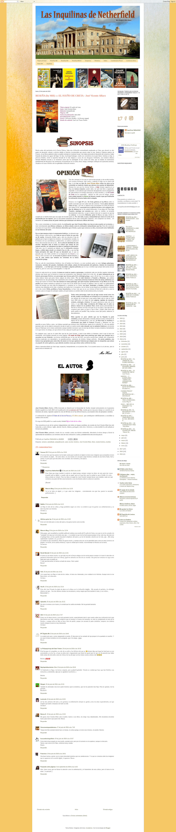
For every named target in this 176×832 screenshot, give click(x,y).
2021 (121, 331)
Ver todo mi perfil (130, 133)
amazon (44, 442)
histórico (76, 442)
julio (122, 354)
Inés (41, 571)
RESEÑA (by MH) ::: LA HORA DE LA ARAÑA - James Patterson (133, 295)
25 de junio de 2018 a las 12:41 (59, 553)
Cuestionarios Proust (117, 60)
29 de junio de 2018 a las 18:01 (56, 753)
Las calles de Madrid (125, 510)
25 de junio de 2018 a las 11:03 (71, 470)
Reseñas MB (53, 60)
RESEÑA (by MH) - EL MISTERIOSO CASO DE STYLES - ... (128, 411)
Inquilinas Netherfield (52, 470)
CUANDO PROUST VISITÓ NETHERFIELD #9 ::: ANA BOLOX (128, 393)
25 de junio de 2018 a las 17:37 (53, 615)
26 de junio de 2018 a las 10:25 (56, 699)
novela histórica (100, 442)
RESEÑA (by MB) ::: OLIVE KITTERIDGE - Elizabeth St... (128, 387)
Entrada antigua (107, 809)
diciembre (124, 341)
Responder (43, 463)
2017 (121, 449)
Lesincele (43, 699)
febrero (123, 443)
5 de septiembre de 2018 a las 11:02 (67, 767)
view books (137, 157)
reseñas (108, 442)
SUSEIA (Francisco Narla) (127, 470)
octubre (123, 346)
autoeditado (50, 442)
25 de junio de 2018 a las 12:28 (61, 519)
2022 (121, 329)
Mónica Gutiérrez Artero (127, 504)
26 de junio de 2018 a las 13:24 (56, 714)
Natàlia (42, 504)
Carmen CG (44, 452)
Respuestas (46, 467)
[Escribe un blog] (71, 439)
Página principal (41, 60)
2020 (121, 334)
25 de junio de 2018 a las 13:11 (53, 571)
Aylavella (43, 601)
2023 (121, 326)
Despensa (88, 60)
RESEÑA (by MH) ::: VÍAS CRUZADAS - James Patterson (132, 276)
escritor (71, 442)
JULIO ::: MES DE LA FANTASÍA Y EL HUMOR (127, 406)
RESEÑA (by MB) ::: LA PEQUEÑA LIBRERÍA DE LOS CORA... (128, 366)
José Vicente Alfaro (85, 442)
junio (122, 357)
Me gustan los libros (126, 509)
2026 (121, 318)
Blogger (108, 828)
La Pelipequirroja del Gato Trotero (51, 648)
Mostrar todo (137, 526)
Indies (105, 60)
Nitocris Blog (49, 488)
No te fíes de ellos (125, 465)
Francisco (43, 753)
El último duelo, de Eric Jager (128, 505)
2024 (121, 323)
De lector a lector (125, 463)
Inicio (76, 809)
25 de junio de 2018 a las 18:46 (59, 633)
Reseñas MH (64, 60)
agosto (123, 352)
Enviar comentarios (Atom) (79, 815)
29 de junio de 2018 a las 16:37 (64, 738)
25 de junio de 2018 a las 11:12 (54, 504)
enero (123, 445)
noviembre (124, 344)
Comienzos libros (131, 60)
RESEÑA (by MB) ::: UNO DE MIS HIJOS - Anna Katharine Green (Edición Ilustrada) (132, 286)
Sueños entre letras (126, 483)
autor (66, 442)
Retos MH (40, 63)
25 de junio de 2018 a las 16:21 (56, 601)
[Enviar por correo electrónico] (69, 439)
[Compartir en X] (73, 439)
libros (93, 442)
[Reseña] (44, 87)
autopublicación (59, 442)
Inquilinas (49, 63)
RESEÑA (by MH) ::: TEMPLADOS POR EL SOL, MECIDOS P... (127, 418)
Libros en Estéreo (125, 519)
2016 (121, 451)
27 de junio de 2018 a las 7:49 (66, 727)
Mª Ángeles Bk (45, 633)
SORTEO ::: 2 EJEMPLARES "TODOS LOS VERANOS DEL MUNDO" (126, 380)
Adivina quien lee (45, 519)
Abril (41, 615)
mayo (123, 435)
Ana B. (42, 586)
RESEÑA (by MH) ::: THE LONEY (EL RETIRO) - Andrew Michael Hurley (132, 267)
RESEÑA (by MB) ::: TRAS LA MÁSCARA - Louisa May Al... (128, 400)
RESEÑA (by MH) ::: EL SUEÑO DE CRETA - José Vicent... (128, 372)
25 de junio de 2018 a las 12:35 (63, 488)
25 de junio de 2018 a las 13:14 (54, 586)
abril (122, 438)
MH (126, 148)
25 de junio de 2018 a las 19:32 (72, 648)
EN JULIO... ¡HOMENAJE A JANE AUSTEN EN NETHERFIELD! (132, 229)
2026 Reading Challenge (129, 145)
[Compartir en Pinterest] (77, 439)
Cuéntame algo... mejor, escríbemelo (127, 475)
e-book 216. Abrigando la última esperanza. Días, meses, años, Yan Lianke (129, 523)
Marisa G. (43, 714)
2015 (121, 454)
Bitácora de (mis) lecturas (128, 497)
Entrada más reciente (43, 809)
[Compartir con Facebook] (75, 439)
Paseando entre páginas (48, 767)
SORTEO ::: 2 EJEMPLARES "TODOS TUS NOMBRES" (130, 238)
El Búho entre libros (126, 469)
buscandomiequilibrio (47, 738)
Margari (42, 684)
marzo (123, 440)
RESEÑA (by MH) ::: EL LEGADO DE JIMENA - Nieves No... (128, 430)
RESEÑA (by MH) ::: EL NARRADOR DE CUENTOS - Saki (133, 304)
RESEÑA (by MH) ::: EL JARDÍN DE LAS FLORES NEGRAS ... (128, 360)
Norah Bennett (44, 553)
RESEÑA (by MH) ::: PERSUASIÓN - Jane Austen (132, 218)
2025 (121, 321)
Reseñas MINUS (76, 60)
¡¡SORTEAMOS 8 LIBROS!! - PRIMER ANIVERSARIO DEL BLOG (132, 248)
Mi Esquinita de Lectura (127, 514)
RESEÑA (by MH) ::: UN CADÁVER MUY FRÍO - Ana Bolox (128, 424)
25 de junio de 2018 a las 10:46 (57, 452)
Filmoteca (97, 60)
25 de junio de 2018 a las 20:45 (66, 667)
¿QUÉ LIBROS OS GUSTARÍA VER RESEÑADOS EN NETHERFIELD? (131, 258)
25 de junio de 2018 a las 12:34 (58, 530)
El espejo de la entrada (127, 490)
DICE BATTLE (123, 516)
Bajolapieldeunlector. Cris (48, 667)
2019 (121, 336)
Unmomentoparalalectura (48, 727)
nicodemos (89, 828)
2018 (121, 339)
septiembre (124, 349)
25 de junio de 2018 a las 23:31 (55, 684)
